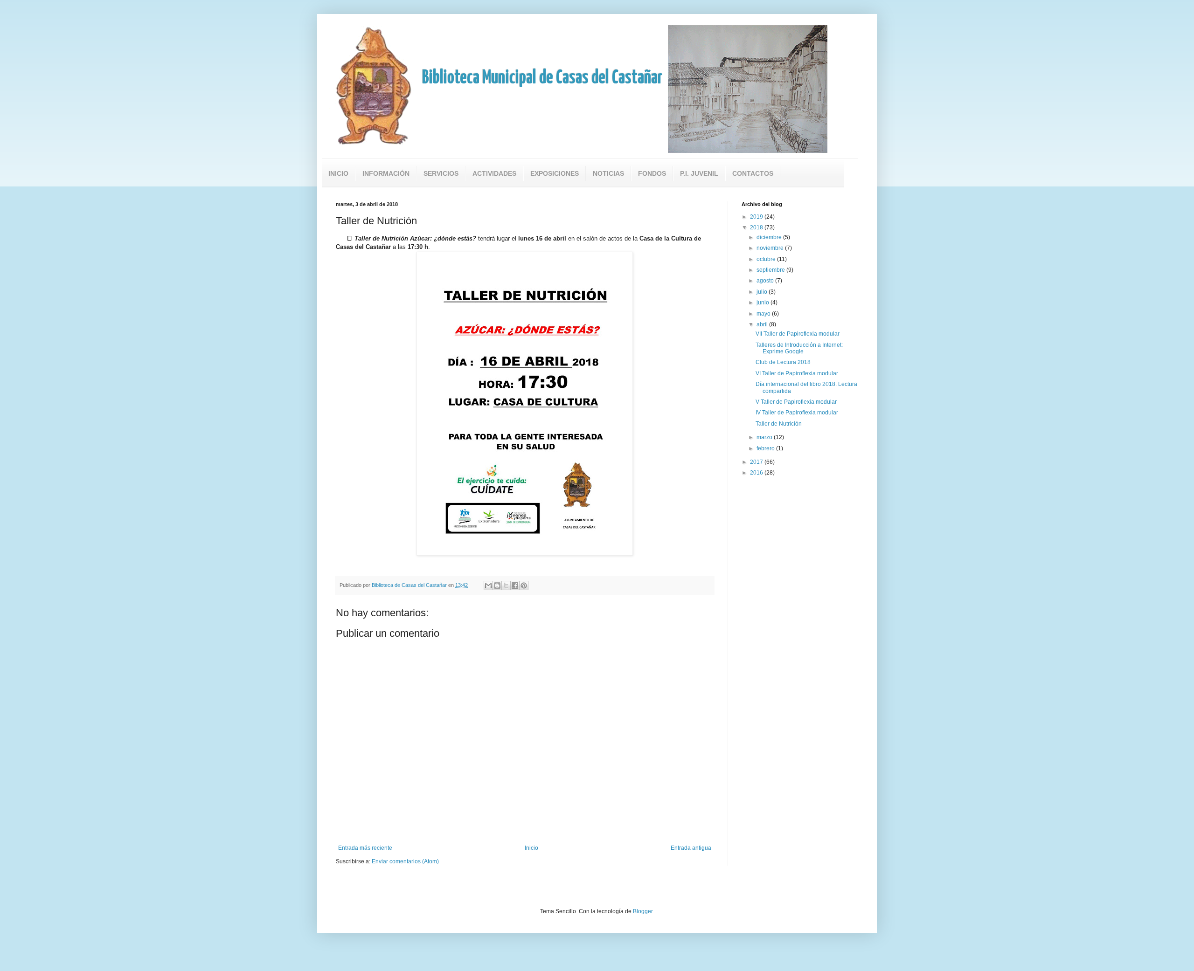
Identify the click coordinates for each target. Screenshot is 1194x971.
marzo (765, 437)
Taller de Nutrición (779, 423)
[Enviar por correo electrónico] (488, 585)
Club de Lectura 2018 (783, 362)
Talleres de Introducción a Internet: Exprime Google (799, 348)
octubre (767, 259)
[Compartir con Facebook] (515, 585)
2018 (757, 227)
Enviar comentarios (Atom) (405, 861)
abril (763, 324)
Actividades (494, 173)
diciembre (770, 237)
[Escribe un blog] (497, 585)
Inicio (338, 173)
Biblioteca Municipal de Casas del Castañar (542, 78)
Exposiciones (554, 173)
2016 (757, 472)
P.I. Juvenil (699, 173)
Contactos (752, 173)
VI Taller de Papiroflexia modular (797, 373)
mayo (764, 313)
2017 (757, 462)
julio (763, 292)
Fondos (652, 173)
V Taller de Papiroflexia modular (796, 402)
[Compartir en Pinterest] (523, 585)
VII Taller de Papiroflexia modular (798, 334)
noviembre (771, 248)
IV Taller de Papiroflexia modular (797, 412)
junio (764, 302)
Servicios (440, 173)
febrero (766, 448)
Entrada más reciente (365, 848)
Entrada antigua (691, 848)
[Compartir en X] (506, 585)
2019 (757, 216)
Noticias (608, 173)
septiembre (771, 270)
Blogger (643, 911)
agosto (766, 280)
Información (386, 173)
